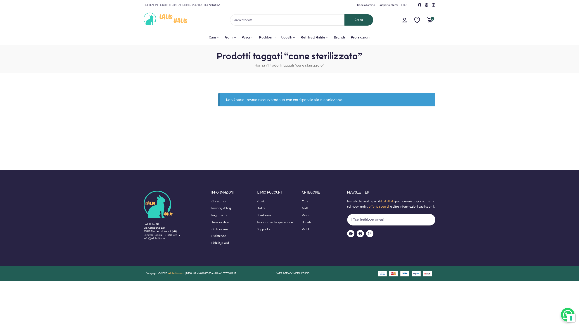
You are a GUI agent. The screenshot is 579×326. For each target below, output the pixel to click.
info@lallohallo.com (155, 238)
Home (260, 65)
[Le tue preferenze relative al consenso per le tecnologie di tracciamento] (571, 318)
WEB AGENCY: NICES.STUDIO (292, 273)
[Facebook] (419, 5)
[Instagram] (433, 5)
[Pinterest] (426, 5)
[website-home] (173, 19)
